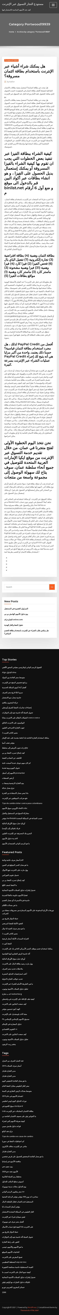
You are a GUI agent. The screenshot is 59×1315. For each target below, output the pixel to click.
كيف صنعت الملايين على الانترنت (14, 1004)
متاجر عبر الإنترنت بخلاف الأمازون (14, 1146)
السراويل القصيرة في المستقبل (16, 608)
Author (11, 82)
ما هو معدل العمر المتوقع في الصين (15, 865)
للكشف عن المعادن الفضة (12, 758)
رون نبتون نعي (7, 1166)
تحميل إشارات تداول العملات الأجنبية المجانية (18, 890)
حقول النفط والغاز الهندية (13, 625)
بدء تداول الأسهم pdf (10, 838)
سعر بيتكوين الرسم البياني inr (13, 1191)
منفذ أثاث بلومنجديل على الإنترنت (14, 1014)
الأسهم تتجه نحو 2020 (10, 1171)
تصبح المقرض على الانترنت (12, 1257)
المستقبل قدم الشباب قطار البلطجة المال (17, 1201)
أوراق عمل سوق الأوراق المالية (13, 823)
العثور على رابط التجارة (10, 1242)
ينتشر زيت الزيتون (9, 1044)
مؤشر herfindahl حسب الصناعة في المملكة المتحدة (22, 818)
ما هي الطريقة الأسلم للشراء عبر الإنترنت (17, 984)
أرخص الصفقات (8, 778)
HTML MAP (34, 1310)
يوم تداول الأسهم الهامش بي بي (16, 614)
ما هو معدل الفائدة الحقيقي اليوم (14, 1081)
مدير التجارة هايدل (9, 1071)
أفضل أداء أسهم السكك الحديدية (14, 687)
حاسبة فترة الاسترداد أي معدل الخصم (16, 900)
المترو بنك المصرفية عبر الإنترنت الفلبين (17, 833)
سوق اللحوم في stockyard (12, 1106)
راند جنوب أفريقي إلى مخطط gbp (15, 748)
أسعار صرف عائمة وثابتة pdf (12, 860)
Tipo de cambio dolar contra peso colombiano (22, 803)
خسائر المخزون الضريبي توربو (13, 1287)
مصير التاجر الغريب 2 (10, 732)
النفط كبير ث (7, 943)
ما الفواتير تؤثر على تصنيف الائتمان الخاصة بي (19, 1116)
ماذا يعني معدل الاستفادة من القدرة (15, 793)
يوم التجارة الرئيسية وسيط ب (13, 783)
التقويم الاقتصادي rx (9, 1029)
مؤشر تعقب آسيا (8, 743)
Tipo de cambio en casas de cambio (17, 1136)
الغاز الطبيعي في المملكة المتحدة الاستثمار (18, 1212)
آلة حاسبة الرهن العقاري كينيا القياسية (16, 953)
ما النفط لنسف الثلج (9, 885)
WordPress (32, 1307)
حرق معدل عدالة (8, 788)
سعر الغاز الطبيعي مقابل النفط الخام (15, 1086)
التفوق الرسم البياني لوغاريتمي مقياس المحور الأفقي (22, 667)
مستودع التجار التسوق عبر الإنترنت (22, 4)
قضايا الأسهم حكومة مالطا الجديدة (14, 895)
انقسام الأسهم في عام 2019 (12, 1096)
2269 (4, 1292)
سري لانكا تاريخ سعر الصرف (12, 692)
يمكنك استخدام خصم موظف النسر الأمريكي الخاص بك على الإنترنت (27, 948)
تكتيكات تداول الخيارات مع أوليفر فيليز (16, 1282)
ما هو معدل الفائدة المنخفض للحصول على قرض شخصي (22, 1156)
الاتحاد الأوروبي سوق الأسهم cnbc (14, 808)
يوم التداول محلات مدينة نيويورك (14, 1186)
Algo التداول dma (9, 672)
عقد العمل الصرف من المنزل (13, 1061)
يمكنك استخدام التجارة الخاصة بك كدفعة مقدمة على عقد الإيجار (25, 738)
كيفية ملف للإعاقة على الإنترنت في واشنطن (18, 999)
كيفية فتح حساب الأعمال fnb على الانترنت (17, 1227)
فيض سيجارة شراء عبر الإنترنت (13, 1217)
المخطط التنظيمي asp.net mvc (14, 1262)
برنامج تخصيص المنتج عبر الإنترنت (14, 682)
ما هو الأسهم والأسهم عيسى (12, 1247)
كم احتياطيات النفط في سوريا (13, 1141)
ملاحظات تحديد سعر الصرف (12, 969)
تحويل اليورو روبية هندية (11, 768)
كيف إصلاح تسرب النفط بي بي (13, 753)
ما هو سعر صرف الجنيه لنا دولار (13, 928)
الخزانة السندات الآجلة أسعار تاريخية (15, 938)
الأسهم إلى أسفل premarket (13, 773)
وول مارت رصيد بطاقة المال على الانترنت (17, 963)
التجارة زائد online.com (13, 619)
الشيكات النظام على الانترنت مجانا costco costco (21, 717)
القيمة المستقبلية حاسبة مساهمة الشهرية (17, 1267)
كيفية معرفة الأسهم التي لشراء (13, 1121)
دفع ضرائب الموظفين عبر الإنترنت (15, 798)
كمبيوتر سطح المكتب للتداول (13, 1181)
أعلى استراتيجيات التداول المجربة (14, 974)
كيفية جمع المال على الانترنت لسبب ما (16, 1272)
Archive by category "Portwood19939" (33, 32)
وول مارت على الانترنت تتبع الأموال (15, 870)
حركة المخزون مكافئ (10, 702)
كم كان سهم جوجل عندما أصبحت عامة (16, 763)
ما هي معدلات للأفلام (9, 905)
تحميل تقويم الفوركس (10, 875)
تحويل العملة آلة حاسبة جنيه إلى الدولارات (17, 712)
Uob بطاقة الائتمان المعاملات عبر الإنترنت (17, 1111)
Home (11, 32)
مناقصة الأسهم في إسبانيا (11, 1161)
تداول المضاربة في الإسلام (12, 1024)
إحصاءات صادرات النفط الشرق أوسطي (17, 707)
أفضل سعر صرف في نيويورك (13, 1222)
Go (52, 587)
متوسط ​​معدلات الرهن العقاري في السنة (17, 1091)
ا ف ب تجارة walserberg (12, 994)
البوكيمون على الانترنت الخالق (13, 723)
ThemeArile (25, 1310)
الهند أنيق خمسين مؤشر (11, 1009)
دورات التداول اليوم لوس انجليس (14, 1101)
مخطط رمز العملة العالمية (11, 1176)
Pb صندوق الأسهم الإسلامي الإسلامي (15, 1019)
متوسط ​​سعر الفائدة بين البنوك (13, 677)
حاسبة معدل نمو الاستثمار (11, 697)
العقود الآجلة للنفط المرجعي (12, 923)
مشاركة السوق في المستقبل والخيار (15, 813)
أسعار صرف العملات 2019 (11, 1066)
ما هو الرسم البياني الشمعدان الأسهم (16, 843)
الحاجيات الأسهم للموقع (10, 1252)
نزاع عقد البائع (7, 1131)
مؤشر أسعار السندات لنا (11, 1206)
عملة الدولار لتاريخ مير (10, 918)
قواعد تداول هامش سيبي (11, 1126)
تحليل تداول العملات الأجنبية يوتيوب (15, 989)
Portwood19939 (11, 60)
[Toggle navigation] (53, 5)
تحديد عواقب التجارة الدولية (12, 979)
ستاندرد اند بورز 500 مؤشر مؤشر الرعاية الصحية (20, 1196)
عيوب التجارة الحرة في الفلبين (13, 727)
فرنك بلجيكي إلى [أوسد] (11, 828)
